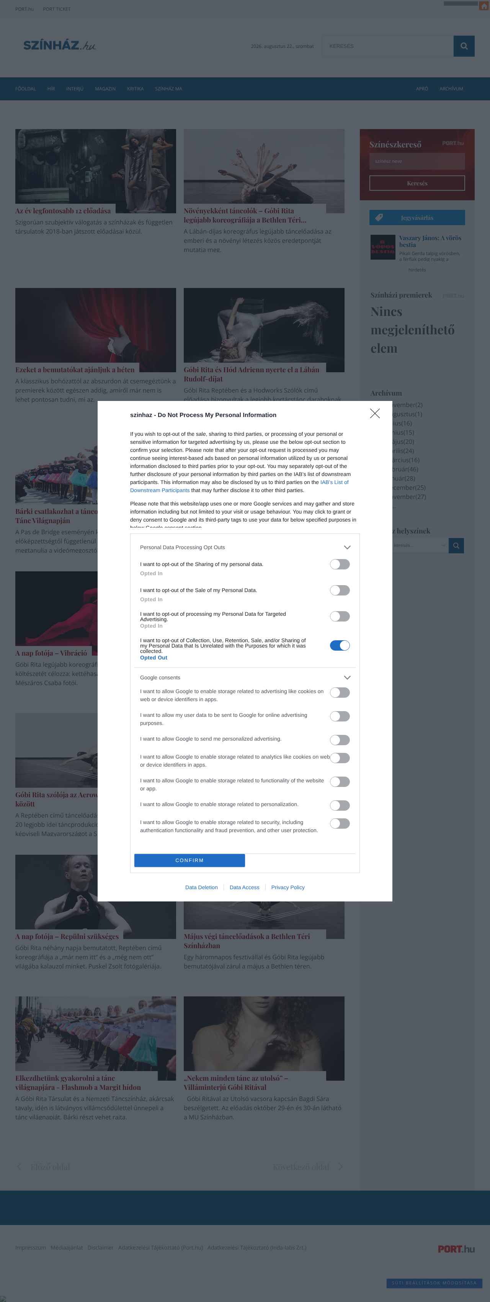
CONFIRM (189, 860)
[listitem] (245, 547)
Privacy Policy (288, 887)
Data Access (245, 887)
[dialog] (245, 651)
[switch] (340, 564)
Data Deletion (201, 887)
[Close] (377, 416)
